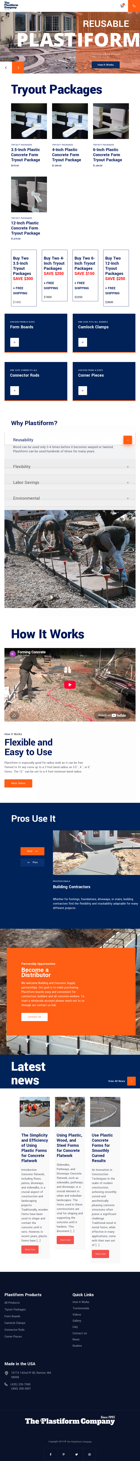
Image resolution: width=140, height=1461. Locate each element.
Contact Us (80, 1333)
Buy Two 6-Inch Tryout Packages (84, 266)
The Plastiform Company (79, 1441)
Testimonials (81, 1308)
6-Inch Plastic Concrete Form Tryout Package (107, 155)
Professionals (62, 881)
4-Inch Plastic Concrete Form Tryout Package (66, 155)
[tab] (70, 438)
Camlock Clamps (14, 1323)
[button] (91, 921)
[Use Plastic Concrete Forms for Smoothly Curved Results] (105, 1112)
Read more (30, 1249)
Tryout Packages (21, 145)
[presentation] (32, 862)
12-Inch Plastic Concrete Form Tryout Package (25, 228)
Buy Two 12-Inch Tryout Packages (115, 269)
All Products (12, 1303)
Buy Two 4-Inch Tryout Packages (54, 266)
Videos (77, 1314)
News (76, 1339)
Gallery (77, 1321)
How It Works (81, 1302)
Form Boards (12, 1316)
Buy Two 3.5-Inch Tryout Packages (23, 269)
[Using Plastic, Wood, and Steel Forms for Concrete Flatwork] (70, 1112)
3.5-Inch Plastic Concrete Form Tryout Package (25, 155)
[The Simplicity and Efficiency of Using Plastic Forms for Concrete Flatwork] (35, 1112)
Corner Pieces (13, 1336)
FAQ (75, 1327)
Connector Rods (14, 1330)
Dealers (77, 1346)
